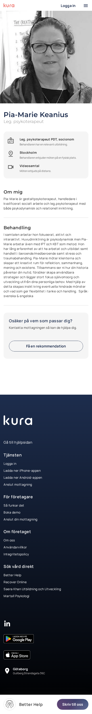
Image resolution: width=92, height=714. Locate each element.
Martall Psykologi (16, 596)
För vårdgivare (32, 2)
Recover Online (15, 582)
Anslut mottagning (18, 484)
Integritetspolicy (16, 554)
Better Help (12, 575)
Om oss (9, 540)
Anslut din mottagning (21, 519)
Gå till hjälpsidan (18, 442)
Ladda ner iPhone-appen (22, 470)
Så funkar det (14, 505)
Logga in (10, 463)
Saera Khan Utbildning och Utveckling (32, 589)
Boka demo (12, 512)
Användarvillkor (15, 547)
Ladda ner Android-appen (23, 477)
